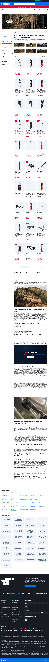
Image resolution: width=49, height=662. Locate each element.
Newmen (21, 505)
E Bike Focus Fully (13, 503)
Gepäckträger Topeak (23, 495)
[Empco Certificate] (26, 619)
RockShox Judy (4, 503)
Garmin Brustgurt (23, 492)
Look (21, 503)
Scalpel (30, 505)
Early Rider (12, 506)
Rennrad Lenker (31, 495)
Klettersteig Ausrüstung (24, 499)
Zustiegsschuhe (41, 503)
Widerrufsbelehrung (4, 611)
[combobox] (39, 56)
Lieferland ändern (3, 640)
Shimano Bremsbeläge (32, 507)
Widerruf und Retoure (16, 604)
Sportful (40, 496)
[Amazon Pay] (46, 603)
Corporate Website (4, 604)
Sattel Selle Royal (32, 502)
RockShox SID (4, 506)
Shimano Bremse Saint (32, 509)
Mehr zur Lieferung (11, 647)
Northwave (22, 506)
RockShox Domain (4, 495)
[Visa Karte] (30, 603)
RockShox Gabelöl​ (42, 506)
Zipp (39, 502)
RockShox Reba (4, 507)
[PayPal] (38, 603)
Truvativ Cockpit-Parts (23, 321)
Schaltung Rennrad (32, 506)
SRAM (16, 320)
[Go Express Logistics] (42, 613)
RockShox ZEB (13, 495)
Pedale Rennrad (22, 507)
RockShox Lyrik (13, 492)
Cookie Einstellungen (5, 614)
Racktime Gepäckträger (24, 509)
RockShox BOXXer (4, 498)
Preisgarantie (14, 617)
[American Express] (34, 603)
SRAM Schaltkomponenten (41, 320)
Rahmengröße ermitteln (16, 612)
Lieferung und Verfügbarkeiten (17, 616)
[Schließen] (46, 31)
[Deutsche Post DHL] (26, 613)
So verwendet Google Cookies (41, 354)
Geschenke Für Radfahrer (24, 496)
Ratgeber (14, 621)
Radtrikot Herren (32, 492)
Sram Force (40, 498)
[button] (7, 50)
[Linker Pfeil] (16, 63)
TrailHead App (17, 477)
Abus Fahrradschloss (14, 496)
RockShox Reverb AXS (5, 496)
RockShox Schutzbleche (42, 507)
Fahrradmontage (15, 619)
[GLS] (38, 613)
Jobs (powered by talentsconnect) (6, 605)
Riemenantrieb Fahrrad (33, 499)
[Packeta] (46, 613)
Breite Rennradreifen (14, 498)
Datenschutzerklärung (5, 612)
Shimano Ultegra (41, 495)
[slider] (12, 43)
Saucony (30, 503)
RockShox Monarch (5, 509)
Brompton (12, 499)
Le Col (21, 502)
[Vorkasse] (26, 606)
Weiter (36, 266)
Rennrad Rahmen (32, 496)
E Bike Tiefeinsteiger (14, 505)
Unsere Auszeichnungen (5, 607)
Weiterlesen (35, 40)
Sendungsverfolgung (16, 611)
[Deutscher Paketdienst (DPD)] (30, 613)
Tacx (39, 499)
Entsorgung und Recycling (5, 616)
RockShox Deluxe (4, 492)
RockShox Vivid (4, 499)
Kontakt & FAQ (14, 602)
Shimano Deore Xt (41, 492)
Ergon (12, 507)
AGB (2, 609)
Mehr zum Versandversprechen (19, 650)
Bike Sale (19, 7)
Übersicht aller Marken (5, 569)
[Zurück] (44, 27)
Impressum (3, 602)
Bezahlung (14, 609)
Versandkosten (15, 607)
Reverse (30, 498)
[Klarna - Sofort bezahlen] (42, 603)
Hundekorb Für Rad (23, 498)
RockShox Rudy (4, 505)
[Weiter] (45, 27)
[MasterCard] (26, 603)
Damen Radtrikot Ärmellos (15, 502)
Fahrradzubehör (4, 36)
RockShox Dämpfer (42, 505)
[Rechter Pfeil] (24, 63)
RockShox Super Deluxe (5, 502)
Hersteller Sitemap (15, 614)
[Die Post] (34, 613)
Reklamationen (15, 605)
